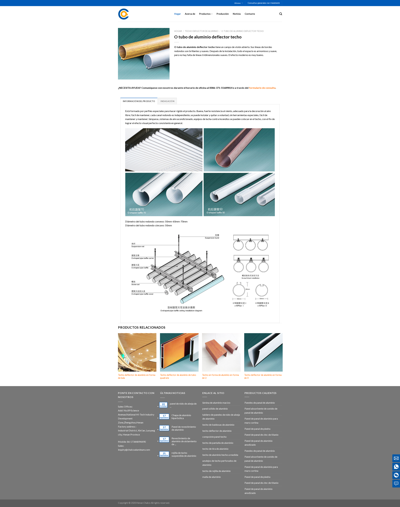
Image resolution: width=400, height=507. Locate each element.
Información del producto (139, 101)
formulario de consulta (262, 87)
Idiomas (237, 3)
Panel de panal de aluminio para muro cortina (261, 420)
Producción (223, 13)
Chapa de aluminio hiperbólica (181, 417)
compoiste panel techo (214, 436)
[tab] (139, 101)
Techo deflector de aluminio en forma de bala (136, 376)
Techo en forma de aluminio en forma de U (220, 376)
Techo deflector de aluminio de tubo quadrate (178, 376)
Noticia (237, 13)
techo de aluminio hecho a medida (220, 454)
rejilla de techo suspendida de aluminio (184, 454)
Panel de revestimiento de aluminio (184, 428)
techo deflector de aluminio (201, 31)
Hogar (177, 13)
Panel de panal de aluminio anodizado (258, 442)
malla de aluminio (211, 476)
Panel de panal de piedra (257, 428)
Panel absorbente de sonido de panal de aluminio (261, 410)
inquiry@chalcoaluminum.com (134, 449)
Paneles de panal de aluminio (260, 402)
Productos (204, 13)
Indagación (167, 101)
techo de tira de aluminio (215, 448)
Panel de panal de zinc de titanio (261, 434)
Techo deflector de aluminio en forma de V (263, 376)
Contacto (250, 13)
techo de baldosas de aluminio (218, 424)
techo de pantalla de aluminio (217, 442)
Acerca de (190, 13)
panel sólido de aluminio (215, 408)
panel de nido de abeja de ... (183, 405)
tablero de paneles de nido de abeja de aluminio (221, 416)
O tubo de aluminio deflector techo (242, 31)
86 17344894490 (273, 3)
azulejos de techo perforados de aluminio (219, 462)
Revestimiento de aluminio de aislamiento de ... (184, 441)
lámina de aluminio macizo (216, 402)
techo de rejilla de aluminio (216, 470)
